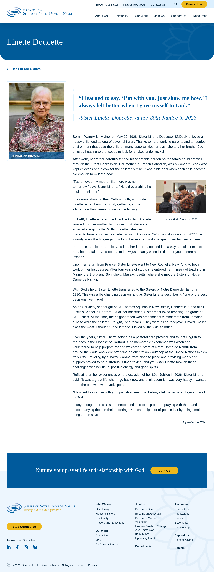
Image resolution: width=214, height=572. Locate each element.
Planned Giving (184, 539)
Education (102, 535)
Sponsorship (182, 527)
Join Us (159, 16)
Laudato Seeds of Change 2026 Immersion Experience (150, 530)
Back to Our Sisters (26, 69)
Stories (179, 518)
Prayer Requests (134, 4)
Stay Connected (24, 526)
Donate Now (194, 4)
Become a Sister (107, 4)
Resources (200, 16)
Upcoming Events (145, 538)
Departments (143, 546)
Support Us (178, 16)
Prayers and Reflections (110, 522)
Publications (182, 513)
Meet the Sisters (105, 513)
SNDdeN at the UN (107, 544)
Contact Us (158, 4)
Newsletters (182, 509)
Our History (102, 509)
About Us (101, 16)
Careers (180, 548)
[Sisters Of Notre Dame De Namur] (40, 12)
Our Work (141, 16)
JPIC (99, 539)
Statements (181, 522)
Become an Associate (148, 513)
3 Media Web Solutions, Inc (8, 565)
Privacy (92, 565)
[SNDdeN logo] (41, 504)
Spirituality (121, 16)
